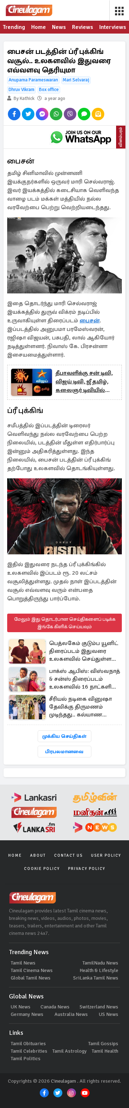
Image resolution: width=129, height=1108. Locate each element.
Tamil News (23, 963)
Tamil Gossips (103, 1044)
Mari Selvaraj (76, 80)
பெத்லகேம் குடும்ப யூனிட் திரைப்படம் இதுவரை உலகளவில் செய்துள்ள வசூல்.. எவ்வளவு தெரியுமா (83, 652)
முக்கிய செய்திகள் (64, 736)
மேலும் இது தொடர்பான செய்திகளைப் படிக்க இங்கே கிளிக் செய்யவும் (64, 623)
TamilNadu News (100, 963)
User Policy (106, 855)
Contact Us (68, 855)
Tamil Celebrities (29, 1051)
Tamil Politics (25, 1059)
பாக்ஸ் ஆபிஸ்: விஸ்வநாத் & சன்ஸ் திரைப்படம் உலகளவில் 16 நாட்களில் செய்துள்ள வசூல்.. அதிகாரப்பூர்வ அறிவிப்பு (84, 679)
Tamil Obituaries (28, 1044)
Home (15, 855)
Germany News (27, 1014)
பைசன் (90, 320)
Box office (49, 89)
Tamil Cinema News (32, 970)
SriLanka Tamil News (95, 978)
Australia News (71, 1014)
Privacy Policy (86, 868)
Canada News (55, 1007)
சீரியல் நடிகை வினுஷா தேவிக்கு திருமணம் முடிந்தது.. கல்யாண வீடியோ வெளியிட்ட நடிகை (80, 707)
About (38, 855)
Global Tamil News (31, 978)
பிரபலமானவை (64, 752)
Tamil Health (105, 1051)
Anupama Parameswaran (33, 80)
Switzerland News (99, 1007)
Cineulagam (63, 1081)
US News (108, 1014)
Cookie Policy (42, 868)
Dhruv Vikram (21, 89)
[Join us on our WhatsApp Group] (80, 137)
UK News (20, 1007)
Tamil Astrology (69, 1051)
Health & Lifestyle (99, 970)
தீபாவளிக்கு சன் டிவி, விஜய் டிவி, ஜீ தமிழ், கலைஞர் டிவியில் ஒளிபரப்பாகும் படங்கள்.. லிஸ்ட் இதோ (84, 381)
